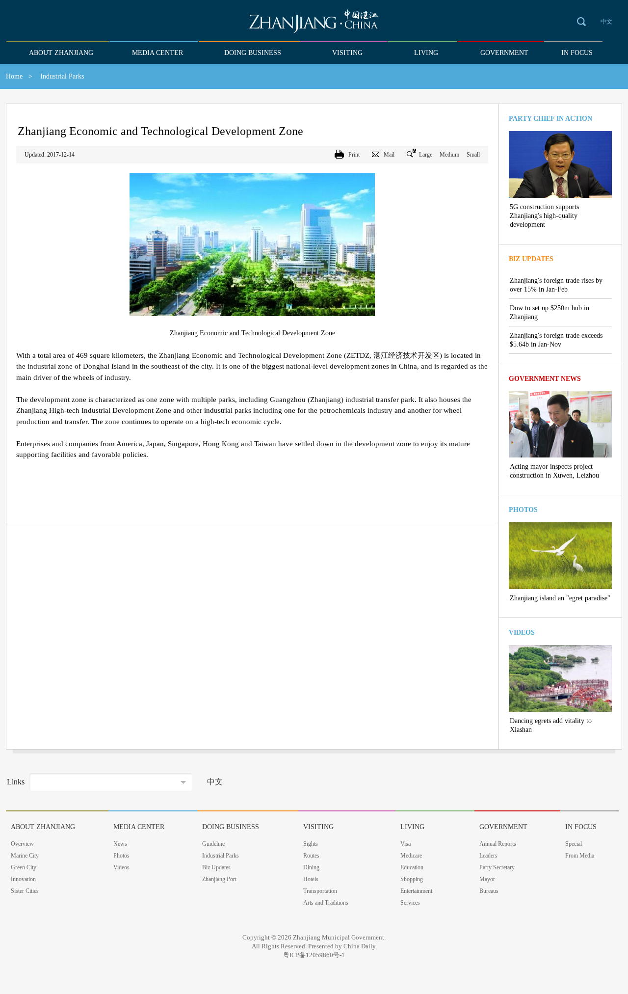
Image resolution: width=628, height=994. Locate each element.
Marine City (25, 855)
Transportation (320, 890)
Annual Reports (497, 843)
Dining (311, 867)
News (120, 843)
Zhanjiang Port (219, 879)
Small (473, 154)
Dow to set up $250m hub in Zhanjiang (549, 312)
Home (14, 76)
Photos (121, 855)
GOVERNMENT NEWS (545, 378)
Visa (405, 843)
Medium (449, 154)
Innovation (23, 879)
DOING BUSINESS (252, 52)
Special (573, 843)
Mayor (487, 879)
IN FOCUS (577, 52)
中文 (606, 21)
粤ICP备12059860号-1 (314, 955)
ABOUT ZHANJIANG (61, 52)
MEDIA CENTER (157, 52)
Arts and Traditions (325, 902)
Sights (310, 843)
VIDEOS (522, 632)
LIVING (426, 52)
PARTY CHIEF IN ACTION (550, 118)
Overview (22, 843)
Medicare (411, 855)
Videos (121, 867)
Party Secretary (497, 867)
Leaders (488, 855)
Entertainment (416, 890)
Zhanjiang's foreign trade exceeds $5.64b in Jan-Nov (556, 340)
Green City (23, 867)
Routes (311, 855)
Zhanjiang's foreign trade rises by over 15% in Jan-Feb (556, 285)
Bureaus (488, 890)
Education (411, 867)
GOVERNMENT (504, 52)
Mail (389, 154)
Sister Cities (25, 890)
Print (354, 154)
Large (425, 154)
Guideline (213, 843)
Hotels (310, 879)
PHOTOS (523, 509)
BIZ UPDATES (531, 259)
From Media (579, 855)
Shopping (411, 879)
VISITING (347, 52)
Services (410, 902)
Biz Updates (216, 867)
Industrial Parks (220, 855)
